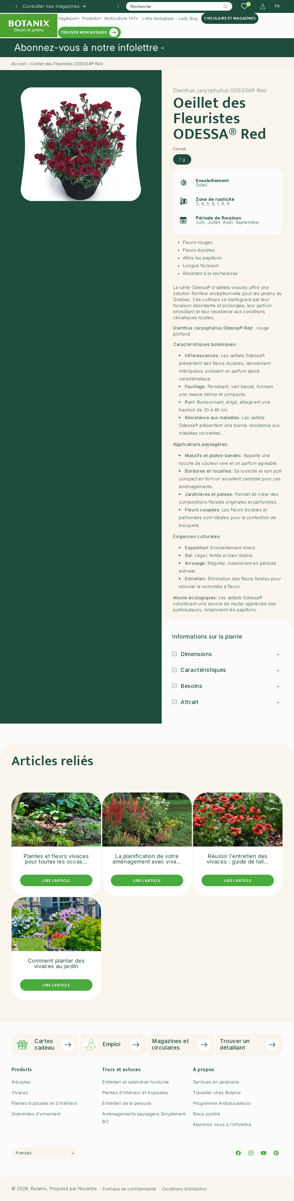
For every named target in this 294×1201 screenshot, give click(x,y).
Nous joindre (206, 1114)
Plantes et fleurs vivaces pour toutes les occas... (56, 858)
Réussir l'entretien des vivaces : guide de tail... (238, 858)
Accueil (18, 63)
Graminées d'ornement (36, 1114)
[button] (68, 18)
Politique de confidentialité (129, 1188)
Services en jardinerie (216, 1082)
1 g (182, 159)
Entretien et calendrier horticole (135, 1082)
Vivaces (19, 1092)
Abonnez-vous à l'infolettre (222, 1124)
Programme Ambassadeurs (222, 1103)
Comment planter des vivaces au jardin (56, 963)
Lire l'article (56, 880)
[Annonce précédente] (16, 6)
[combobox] (179, 6)
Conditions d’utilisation (184, 1188)
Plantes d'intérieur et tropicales (135, 1092)
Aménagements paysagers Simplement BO (144, 1117)
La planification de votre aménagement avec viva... (147, 858)
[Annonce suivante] (118, 6)
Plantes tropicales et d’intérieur (44, 1103)
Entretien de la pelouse (127, 1103)
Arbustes (21, 1082)
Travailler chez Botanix (217, 1092)
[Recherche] (225, 6)
